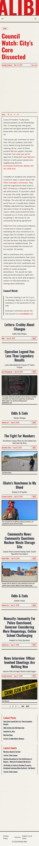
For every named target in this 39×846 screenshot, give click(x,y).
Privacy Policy (5, 837)
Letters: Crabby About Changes (13, 738)
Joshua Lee (5, 422)
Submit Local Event (27, 837)
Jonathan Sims (6, 447)
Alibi (3, 338)
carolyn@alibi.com (25, 314)
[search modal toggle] (35, 18)
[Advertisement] (19, 89)
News (4, 28)
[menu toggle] (3, 19)
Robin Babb (5, 558)
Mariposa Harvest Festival (11, 751)
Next (27, 706)
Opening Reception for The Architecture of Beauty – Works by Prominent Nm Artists (17, 760)
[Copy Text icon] (14, 114)
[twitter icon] (11, 114)
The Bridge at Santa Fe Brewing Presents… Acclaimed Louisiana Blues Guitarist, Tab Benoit (19, 766)
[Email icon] (18, 114)
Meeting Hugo (8, 735)
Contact (17, 837)
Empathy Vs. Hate (9, 731)
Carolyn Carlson (7, 65)
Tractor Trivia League (10, 755)
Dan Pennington (7, 372)
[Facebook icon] (8, 114)
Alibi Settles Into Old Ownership (13, 728)
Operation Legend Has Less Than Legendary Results (17, 722)
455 (22, 706)
